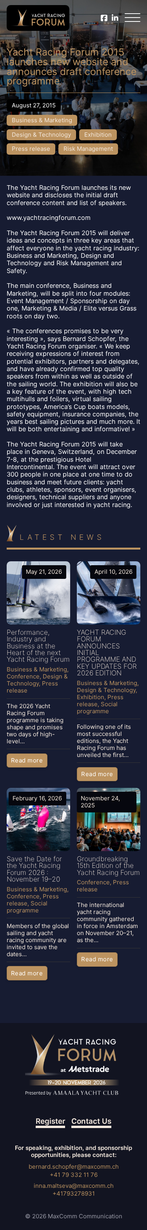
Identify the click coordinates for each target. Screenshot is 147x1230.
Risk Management (88, 148)
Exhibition (98, 134)
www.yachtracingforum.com (49, 217)
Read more (27, 760)
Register (50, 1121)
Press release (31, 148)
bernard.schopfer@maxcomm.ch (74, 1166)
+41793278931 (74, 1193)
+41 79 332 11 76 (74, 1175)
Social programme (97, 707)
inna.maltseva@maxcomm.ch (74, 1186)
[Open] (132, 18)
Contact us (91, 1121)
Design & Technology (41, 134)
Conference (23, 676)
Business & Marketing (42, 120)
